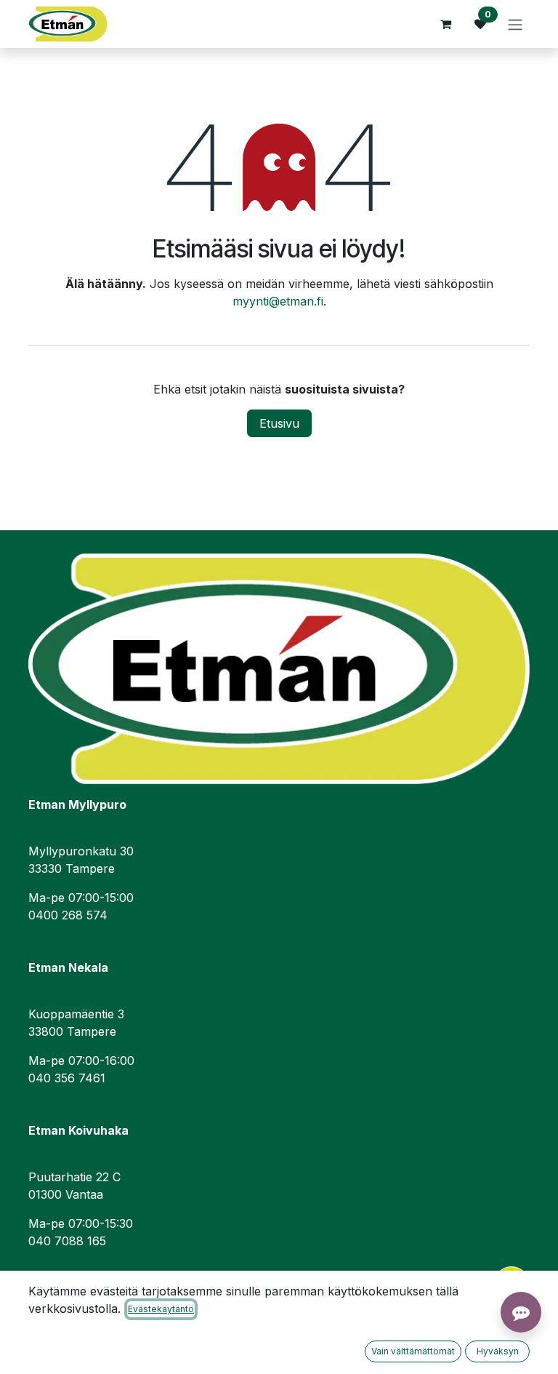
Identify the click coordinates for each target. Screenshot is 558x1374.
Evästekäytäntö (161, 1308)
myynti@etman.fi (277, 301)
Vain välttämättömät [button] (413, 1351)
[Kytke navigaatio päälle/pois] (515, 24)
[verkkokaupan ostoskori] (445, 24)
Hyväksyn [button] (498, 1351)
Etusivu (279, 423)
